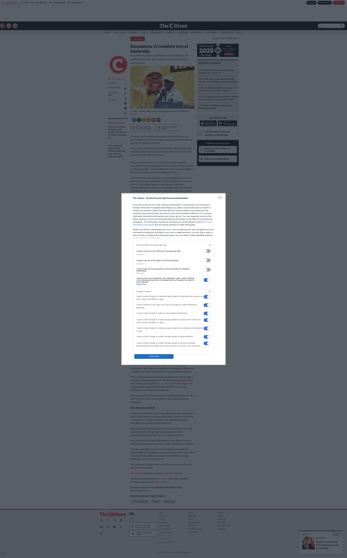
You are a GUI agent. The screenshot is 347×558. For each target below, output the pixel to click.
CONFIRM (154, 356)
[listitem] (173, 245)
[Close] (220, 198)
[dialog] (173, 279)
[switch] (207, 251)
